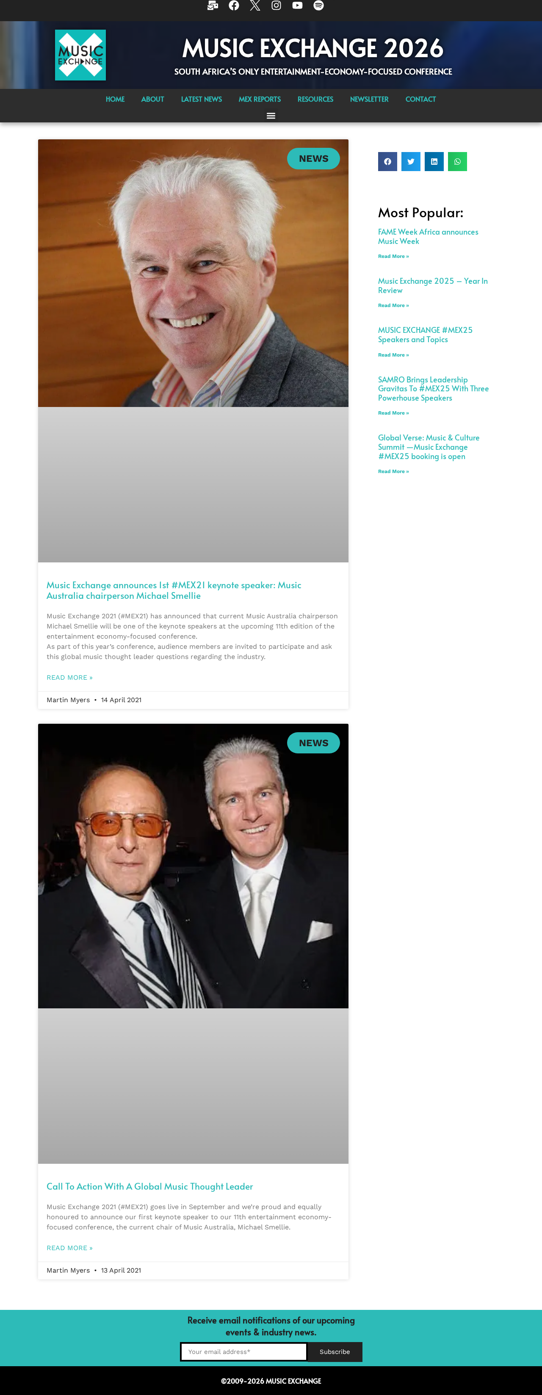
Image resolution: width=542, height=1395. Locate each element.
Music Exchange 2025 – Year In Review (433, 285)
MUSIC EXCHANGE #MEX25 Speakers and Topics (425, 334)
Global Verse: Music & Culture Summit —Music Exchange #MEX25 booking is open (429, 446)
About (152, 98)
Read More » (70, 677)
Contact (421, 98)
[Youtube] (302, 10)
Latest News (201, 98)
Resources (315, 98)
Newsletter (369, 98)
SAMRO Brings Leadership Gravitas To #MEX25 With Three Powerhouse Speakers (433, 388)
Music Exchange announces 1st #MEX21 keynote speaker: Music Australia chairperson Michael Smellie (174, 589)
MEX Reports (260, 98)
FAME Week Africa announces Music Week (428, 236)
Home (115, 98)
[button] (271, 115)
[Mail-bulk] (218, 10)
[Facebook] (239, 10)
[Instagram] (281, 10)
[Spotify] (324, 10)
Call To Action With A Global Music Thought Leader (150, 1186)
